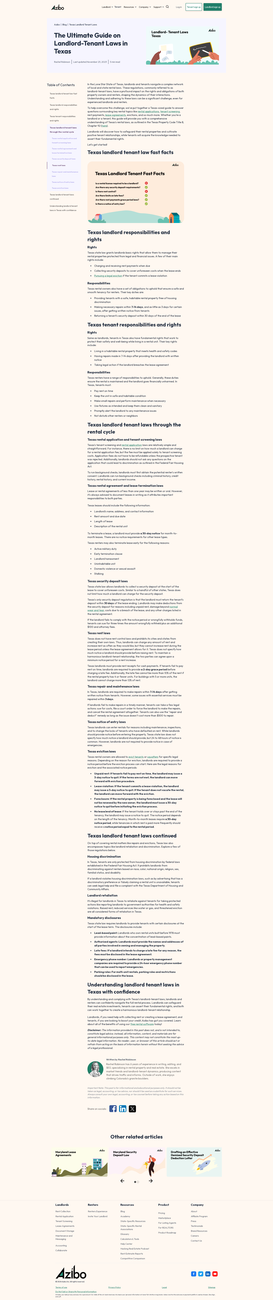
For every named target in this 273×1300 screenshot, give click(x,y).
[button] (107, 7)
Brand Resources (199, 1230)
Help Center (126, 1243)
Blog (64, 24)
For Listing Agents (167, 1222)
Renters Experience (97, 1211)
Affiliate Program (199, 1216)
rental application (132, 445)
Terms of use (61, 1287)
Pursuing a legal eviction (108, 275)
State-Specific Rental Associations (131, 1227)
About (194, 1211)
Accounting (61, 1245)
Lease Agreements (64, 1226)
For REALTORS (165, 1227)
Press (193, 1221)
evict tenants (136, 756)
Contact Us (196, 1240)
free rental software (142, 1024)
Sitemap (211, 1287)
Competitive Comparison (132, 1258)
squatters (152, 756)
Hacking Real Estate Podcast (134, 1248)
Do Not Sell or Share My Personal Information (76, 1291)
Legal (164, 1287)
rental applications (148, 111)
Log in (179, 7)
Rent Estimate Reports (131, 1253)
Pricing (161, 1213)
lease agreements (115, 115)
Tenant (117, 7)
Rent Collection (62, 1211)
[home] (76, 7)
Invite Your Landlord (97, 1216)
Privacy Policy (114, 1287)
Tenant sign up (194, 7)
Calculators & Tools (129, 1239)
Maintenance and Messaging (63, 1237)
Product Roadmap (167, 1232)
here (104, 125)
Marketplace (164, 1218)
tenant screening (170, 111)
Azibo (57, 24)
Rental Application (64, 1216)
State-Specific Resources (132, 1221)
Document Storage (64, 1230)
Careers (195, 1235)
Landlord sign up (213, 7)
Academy (125, 1216)
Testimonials (197, 1226)
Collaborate (61, 1250)
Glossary (124, 1234)
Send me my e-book (239, 1268)
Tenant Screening (63, 1221)
